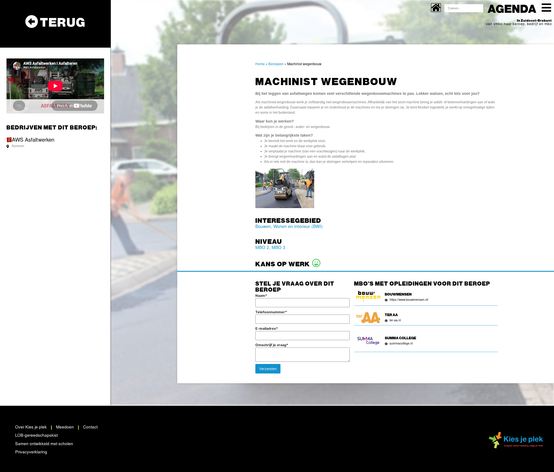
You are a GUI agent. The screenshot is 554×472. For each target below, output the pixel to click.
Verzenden (268, 369)
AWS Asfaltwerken (33, 140)
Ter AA (391, 314)
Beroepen (275, 64)
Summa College (400, 337)
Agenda (512, 8)
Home (260, 64)
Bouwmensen (398, 294)
